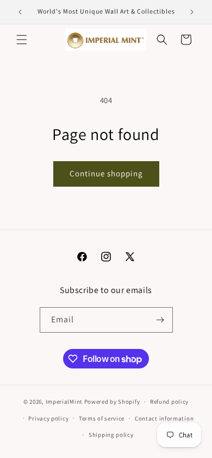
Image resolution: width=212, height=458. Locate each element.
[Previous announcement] (20, 12)
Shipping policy (111, 434)
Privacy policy (48, 418)
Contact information (164, 418)
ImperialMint (64, 401)
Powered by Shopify (112, 401)
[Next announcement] (192, 12)
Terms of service (101, 418)
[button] (22, 40)
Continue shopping (106, 173)
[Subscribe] (160, 320)
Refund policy (169, 401)
